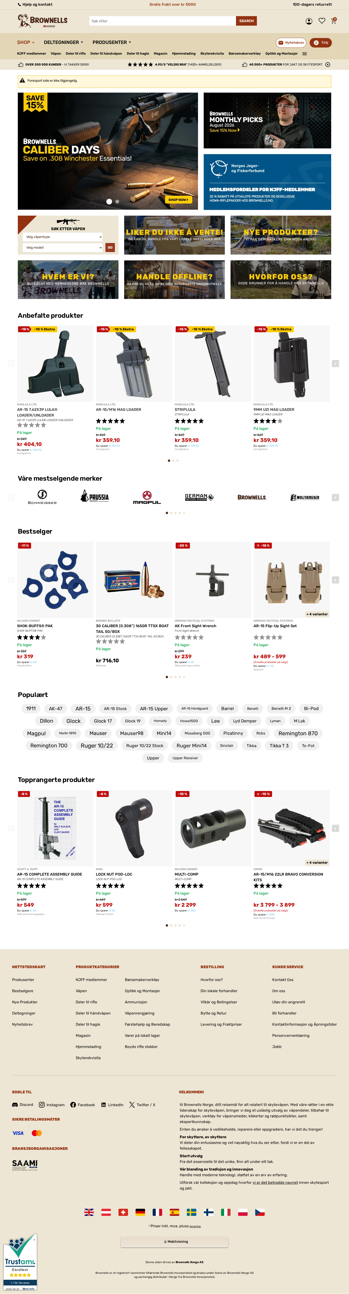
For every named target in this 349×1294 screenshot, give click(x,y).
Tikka (251, 745)
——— (304, 53)
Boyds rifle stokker (141, 1046)
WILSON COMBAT (28, 620)
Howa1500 (189, 721)
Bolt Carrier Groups (264, 918)
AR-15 (83, 708)
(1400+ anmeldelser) (188, 64)
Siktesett (259, 669)
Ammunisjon (136, 1002)
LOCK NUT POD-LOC (114, 874)
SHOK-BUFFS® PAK (35, 626)
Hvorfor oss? (212, 979)
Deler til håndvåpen (106, 54)
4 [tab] (181, 515)
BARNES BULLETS (108, 620)
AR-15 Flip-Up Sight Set (275, 626)
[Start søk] (246, 21)
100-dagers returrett (312, 4)
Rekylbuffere (24, 665)
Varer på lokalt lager (142, 1035)
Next (335, 363)
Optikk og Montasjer (281, 54)
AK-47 (55, 708)
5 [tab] (185, 514)
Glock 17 (103, 721)
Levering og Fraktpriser (221, 1024)
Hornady (160, 721)
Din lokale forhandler (219, 991)
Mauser (98, 733)
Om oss (278, 991)
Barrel (227, 708)
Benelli (252, 708)
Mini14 (164, 733)
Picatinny (233, 733)
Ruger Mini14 (192, 746)
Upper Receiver (185, 758)
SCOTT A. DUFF (27, 869)
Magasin (160, 54)
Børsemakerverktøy (245, 54)
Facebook (86, 1105)
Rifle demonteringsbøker (31, 914)
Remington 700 (48, 745)
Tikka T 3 (279, 746)
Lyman (275, 721)
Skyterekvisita (212, 54)
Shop (23, 42)
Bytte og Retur (213, 1013)
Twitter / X (146, 1105)
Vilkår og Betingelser (219, 1002)
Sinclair (226, 745)
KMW (99, 869)
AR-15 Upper (154, 708)
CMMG (258, 869)
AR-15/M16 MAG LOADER (118, 409)
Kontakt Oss (282, 979)
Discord (26, 1104)
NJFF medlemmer (31, 54)
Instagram (56, 1105)
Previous (11, 363)
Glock (73, 721)
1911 (31, 708)
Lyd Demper (245, 721)
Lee (215, 721)
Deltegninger (61, 42)
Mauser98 (131, 733)
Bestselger (35, 531)
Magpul (36, 733)
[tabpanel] (108, 151)
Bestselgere (22, 991)
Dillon (46, 721)
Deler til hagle (138, 54)
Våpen (56, 54)
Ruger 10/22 (97, 745)
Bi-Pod (311, 708)
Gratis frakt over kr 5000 (173, 4)
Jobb (277, 1046)
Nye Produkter (25, 1002)
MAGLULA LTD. (27, 404)
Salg (324, 42)
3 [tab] (179, 463)
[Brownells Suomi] (208, 1212)
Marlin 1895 (67, 733)
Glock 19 (133, 721)
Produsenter (110, 42)
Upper (153, 758)
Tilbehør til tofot (104, 914)
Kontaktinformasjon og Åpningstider (304, 1024)
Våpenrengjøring (140, 1013)
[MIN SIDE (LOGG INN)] (310, 21)
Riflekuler (101, 665)
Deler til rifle (76, 54)
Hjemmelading (184, 54)
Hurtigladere (24, 453)
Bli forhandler (284, 1013)
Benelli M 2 (281, 708)
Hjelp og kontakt (37, 4)
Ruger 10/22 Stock (144, 745)
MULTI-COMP (186, 874)
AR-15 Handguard (194, 708)
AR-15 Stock (115, 708)
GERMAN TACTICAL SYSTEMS (194, 620)
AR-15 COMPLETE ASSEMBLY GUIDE (49, 874)
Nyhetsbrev (22, 1024)
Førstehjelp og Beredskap (147, 1024)
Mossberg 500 (197, 733)
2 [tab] (117, 202)
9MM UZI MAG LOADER (274, 409)
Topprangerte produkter (56, 780)
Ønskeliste (323, 21)
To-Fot (308, 745)
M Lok (299, 721)
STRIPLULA (185, 409)
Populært (33, 695)
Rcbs (260, 733)
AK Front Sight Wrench (195, 626)
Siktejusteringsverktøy (187, 665)
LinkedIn (115, 1105)
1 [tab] (109, 202)
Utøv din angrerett (288, 1002)
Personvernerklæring (291, 1035)
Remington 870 (298, 733)
